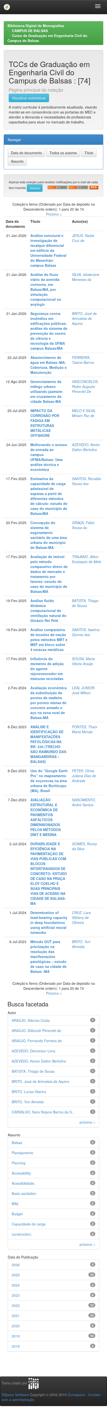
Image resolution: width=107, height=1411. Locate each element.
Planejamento (22, 1152)
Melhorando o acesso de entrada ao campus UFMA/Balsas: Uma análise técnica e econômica (48, 457)
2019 (16, 1336)
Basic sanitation (24, 1193)
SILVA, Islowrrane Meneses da (85, 277)
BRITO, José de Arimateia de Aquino (84, 318)
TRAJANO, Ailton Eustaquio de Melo (86, 559)
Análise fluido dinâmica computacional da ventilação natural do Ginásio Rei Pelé (48, 610)
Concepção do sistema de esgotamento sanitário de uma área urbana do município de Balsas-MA (48, 535)
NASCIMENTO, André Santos (84, 802)
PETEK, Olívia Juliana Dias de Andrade (84, 775)
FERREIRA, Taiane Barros (83, 360)
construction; (22, 1234)
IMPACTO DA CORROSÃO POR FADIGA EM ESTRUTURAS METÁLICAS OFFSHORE (44, 423)
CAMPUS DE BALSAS (30, 30)
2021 (16, 1315)
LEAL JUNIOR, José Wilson (83, 690)
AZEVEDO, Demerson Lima (33, 1050)
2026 (16, 1264)
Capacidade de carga (29, 1223)
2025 (16, 1274)
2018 (16, 1346)
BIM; (15, 1203)
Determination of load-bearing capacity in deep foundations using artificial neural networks (48, 922)
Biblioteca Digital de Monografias (35, 25)
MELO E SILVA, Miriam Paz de (84, 413)
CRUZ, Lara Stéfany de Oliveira (81, 917)
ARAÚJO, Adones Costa (31, 1020)
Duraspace (76, 1394)
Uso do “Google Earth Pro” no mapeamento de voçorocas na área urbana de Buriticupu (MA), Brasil (49, 780)
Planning (18, 1162)
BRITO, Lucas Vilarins (29, 1091)
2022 (16, 1305)
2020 (16, 1325)
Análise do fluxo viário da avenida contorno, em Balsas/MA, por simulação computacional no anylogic (45, 289)
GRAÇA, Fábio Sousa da (83, 525)
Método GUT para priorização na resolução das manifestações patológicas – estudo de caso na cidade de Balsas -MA (48, 956)
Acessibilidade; (23, 1183)
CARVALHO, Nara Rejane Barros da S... (43, 1111)
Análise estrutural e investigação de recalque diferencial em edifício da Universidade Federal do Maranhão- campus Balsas (48, 250)
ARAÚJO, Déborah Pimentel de (36, 1030)
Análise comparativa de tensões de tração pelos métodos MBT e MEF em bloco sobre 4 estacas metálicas (48, 639)
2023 (16, 1295)
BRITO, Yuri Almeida (81, 944)
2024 (16, 1285)
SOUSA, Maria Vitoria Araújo (83, 661)
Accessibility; (22, 1173)
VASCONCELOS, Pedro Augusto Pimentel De (85, 386)
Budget (17, 1213)
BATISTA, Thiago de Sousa (85, 603)
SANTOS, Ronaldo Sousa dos (86, 481)
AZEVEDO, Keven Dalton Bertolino (86, 447)
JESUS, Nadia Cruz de (83, 238)
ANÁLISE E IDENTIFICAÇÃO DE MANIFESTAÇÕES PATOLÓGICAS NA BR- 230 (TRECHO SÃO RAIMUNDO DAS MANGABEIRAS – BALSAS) (48, 744)
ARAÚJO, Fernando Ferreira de (37, 1040)
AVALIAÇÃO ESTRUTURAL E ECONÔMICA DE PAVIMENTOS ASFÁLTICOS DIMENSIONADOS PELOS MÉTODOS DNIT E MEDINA (45, 817)
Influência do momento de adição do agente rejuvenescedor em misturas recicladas (47, 668)
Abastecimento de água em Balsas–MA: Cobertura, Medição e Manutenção (48, 365)
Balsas (17, 1142)
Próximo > (54, 214)
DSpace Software (15, 1394)
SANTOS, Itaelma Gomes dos (86, 632)
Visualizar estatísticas (29, 97)
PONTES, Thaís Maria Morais (84, 729)
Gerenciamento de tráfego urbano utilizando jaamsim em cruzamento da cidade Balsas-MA (46, 391)
